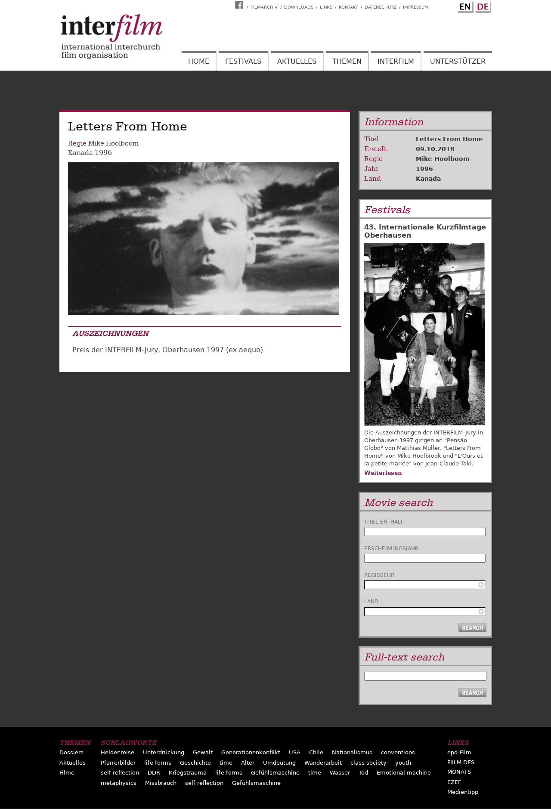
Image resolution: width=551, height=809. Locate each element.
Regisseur (379, 575)
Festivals (243, 61)
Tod (363, 772)
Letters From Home (449, 139)
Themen (347, 61)
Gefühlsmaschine (275, 772)
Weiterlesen (383, 473)
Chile (316, 752)
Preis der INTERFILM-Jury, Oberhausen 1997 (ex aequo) (167, 350)
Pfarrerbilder (118, 762)
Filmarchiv (264, 7)
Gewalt (203, 752)
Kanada (80, 153)
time (226, 762)
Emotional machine (404, 772)
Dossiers (71, 752)
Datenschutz (380, 7)
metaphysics (118, 783)
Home (198, 61)
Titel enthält (383, 522)
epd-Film (459, 752)
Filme (66, 772)
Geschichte (195, 762)
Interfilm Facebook (240, 5)
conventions (398, 752)
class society (368, 762)
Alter (247, 762)
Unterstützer (458, 61)
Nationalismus (352, 752)
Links (326, 7)
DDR (154, 772)
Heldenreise (117, 752)
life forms (157, 762)
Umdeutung (279, 762)
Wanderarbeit (323, 762)
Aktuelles (296, 61)
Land (371, 601)
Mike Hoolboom (113, 143)
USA (294, 752)
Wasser (340, 772)
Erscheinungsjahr (391, 549)
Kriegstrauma (188, 772)
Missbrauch (160, 783)
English (464, 5)
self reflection (120, 772)
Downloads (298, 7)
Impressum (415, 7)
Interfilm (396, 61)
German (482, 5)
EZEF (454, 782)
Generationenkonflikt (250, 752)
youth (403, 762)
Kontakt (348, 7)
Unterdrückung (163, 752)
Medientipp (462, 792)
